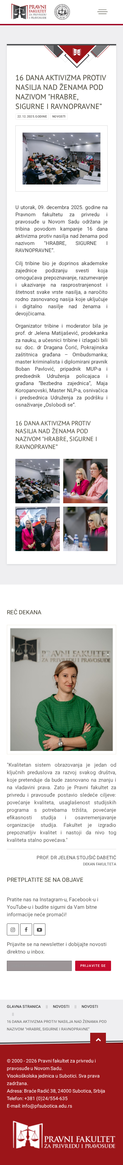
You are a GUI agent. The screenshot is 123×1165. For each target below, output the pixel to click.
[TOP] (98, 1040)
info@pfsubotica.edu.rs (47, 1106)
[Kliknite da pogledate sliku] (61, 158)
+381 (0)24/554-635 (46, 1098)
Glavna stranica (24, 1006)
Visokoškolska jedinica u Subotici (41, 1076)
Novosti (59, 116)
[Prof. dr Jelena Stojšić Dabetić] (61, 693)
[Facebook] (26, 929)
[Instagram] (13, 929)
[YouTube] (39, 929)
